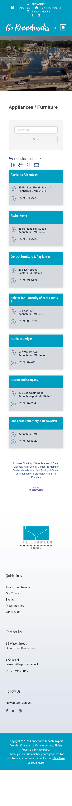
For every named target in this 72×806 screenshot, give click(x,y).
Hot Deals (30, 467)
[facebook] (32, 15)
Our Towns (13, 593)
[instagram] (39, 15)
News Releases (42, 463)
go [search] (37, 139)
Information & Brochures (33, 473)
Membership (23, 8)
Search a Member (41, 11)
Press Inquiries (15, 605)
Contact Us (13, 612)
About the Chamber (18, 587)
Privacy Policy (42, 749)
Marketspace (27, 470)
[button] (11, 159)
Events (10, 599)
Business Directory (22, 463)
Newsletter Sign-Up (51, 8)
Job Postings (43, 470)
